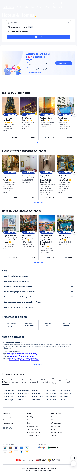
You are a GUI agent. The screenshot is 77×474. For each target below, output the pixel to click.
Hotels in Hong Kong (9, 393)
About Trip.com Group (33, 435)
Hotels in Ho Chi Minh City (53, 393)
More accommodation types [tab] (57, 381)
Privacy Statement (32, 429)
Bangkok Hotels (19, 353)
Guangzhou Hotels (31, 355)
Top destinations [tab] (5, 381)
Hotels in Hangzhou (9, 400)
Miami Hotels (24, 358)
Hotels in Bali (21, 400)
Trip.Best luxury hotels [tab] (45, 381)
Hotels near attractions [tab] (14, 381)
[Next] (74, 114)
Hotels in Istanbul (51, 400)
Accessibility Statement (34, 432)
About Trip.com (31, 417)
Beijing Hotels (11, 355)
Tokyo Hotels (10, 353)
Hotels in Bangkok (51, 390)
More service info (8, 423)
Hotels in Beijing (36, 390)
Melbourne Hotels (14, 360)
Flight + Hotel (57, 7)
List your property (56, 426)
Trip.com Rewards (56, 420)
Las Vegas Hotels (14, 358)
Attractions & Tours (43, 7)
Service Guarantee (8, 420)
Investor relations (56, 417)
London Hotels (12, 356)
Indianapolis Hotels (30, 353)
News (28, 420)
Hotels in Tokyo (35, 393)
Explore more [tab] (24, 381)
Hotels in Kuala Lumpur (66, 393)
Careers (29, 423)
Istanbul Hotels (29, 356)
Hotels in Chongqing (23, 393)
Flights (19, 7)
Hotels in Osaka (64, 400)
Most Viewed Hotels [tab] (70, 381)
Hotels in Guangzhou (23, 390)
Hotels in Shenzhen (65, 390)
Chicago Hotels (32, 358)
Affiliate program (56, 423)
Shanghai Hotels (21, 355)
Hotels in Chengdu (8, 396)
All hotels (54, 429)
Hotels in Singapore (51, 396)
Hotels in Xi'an (35, 400)
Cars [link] (32, 7)
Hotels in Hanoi (64, 396)
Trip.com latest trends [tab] (34, 381)
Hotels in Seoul (21, 396)
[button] (57, 3)
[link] (53, 3)
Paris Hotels (21, 356)
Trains (26, 7)
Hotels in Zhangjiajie (37, 396)
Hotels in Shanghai (8, 390)
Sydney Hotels (35, 360)
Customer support (8, 417)
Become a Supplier (56, 432)
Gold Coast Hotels (25, 360)
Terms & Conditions (32, 426)
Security (53, 435)
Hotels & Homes (8, 7)
